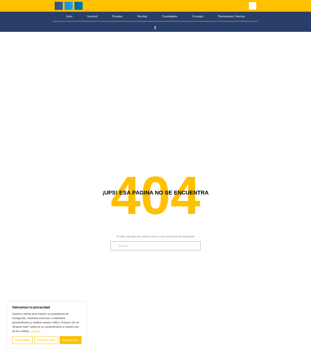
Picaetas (117, 16)
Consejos (197, 16)
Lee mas (35, 331)
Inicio (69, 16)
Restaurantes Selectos (231, 16)
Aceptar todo (70, 340)
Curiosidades (169, 16)
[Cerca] (82, 304)
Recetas (142, 16)
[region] (46, 324)
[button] (59, 6)
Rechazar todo (46, 340)
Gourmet (92, 16)
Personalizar (22, 340)
